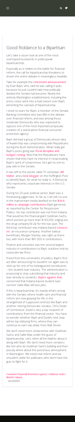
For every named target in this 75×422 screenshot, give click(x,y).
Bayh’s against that (50, 277)
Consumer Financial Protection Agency (26, 374)
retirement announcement (49, 82)
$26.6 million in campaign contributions (35, 202)
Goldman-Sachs (56, 374)
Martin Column (14, 377)
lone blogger (31, 176)
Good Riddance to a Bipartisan (35, 47)
